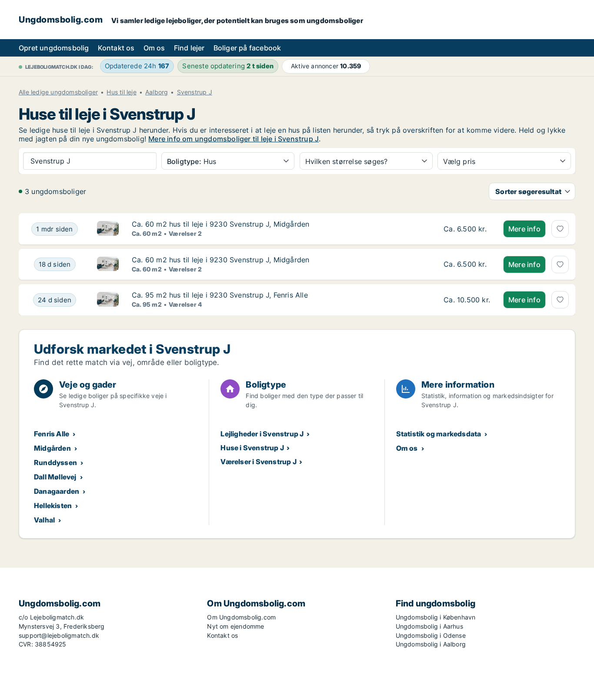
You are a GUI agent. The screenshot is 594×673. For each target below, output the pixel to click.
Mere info (524, 228)
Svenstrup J (194, 92)
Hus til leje (121, 92)
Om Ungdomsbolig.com (241, 617)
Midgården (52, 448)
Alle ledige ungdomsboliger (58, 92)
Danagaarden (56, 491)
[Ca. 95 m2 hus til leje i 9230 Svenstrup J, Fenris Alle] (467, 299)
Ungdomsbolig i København (436, 617)
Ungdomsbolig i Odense (431, 635)
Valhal (44, 520)
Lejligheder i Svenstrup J (262, 433)
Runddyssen (55, 462)
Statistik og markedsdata (438, 433)
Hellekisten (53, 505)
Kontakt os (116, 48)
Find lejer (189, 48)
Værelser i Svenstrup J (258, 461)
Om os (154, 48)
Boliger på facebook (247, 48)
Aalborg (156, 92)
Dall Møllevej (55, 476)
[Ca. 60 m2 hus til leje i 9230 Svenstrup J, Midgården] (467, 228)
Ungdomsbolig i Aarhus (429, 626)
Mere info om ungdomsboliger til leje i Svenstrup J (233, 138)
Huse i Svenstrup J (252, 447)
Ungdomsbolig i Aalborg (431, 644)
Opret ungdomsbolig (54, 48)
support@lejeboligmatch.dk (59, 635)
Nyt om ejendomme (235, 626)
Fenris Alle (51, 433)
